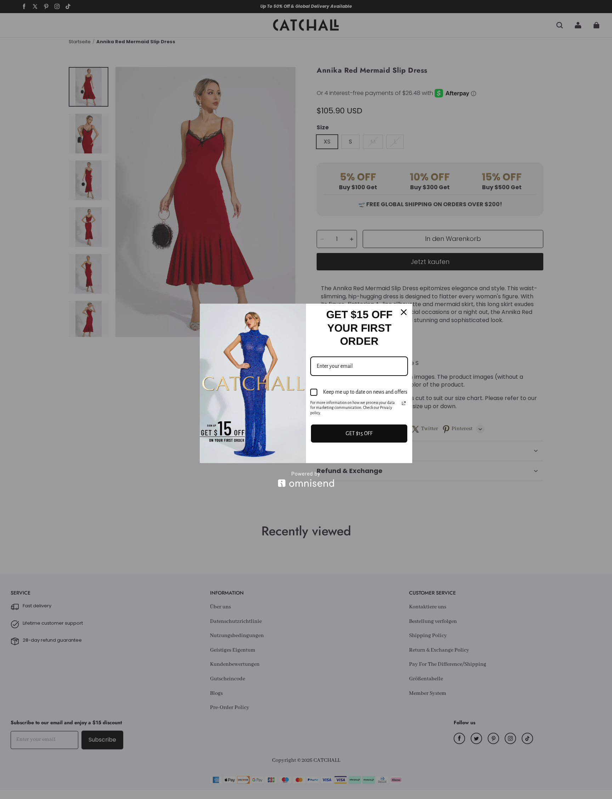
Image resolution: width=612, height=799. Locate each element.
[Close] (403, 312)
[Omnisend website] (306, 479)
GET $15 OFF (359, 433)
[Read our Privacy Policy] (404, 403)
